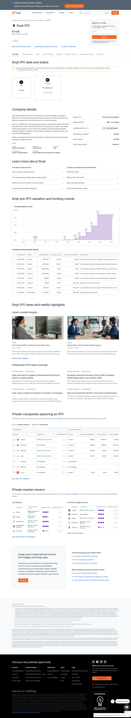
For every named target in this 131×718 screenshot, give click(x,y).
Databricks (75, 522)
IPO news (59, 54)
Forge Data (15, 677)
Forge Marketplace (18, 671)
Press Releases (65, 671)
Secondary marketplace (19, 20)
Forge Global (21, 70)
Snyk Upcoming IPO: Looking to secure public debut (31, 345)
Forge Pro (15, 674)
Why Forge (100, 54)
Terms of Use (76, 677)
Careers (63, 677)
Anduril (74, 518)
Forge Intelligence (52, 677)
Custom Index (16, 681)
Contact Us (102, 678)
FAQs (37, 54)
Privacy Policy (76, 681)
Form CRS (75, 674)
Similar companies (71, 54)
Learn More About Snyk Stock (46, 46)
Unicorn (15, 41)
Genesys (23, 461)
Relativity (23, 467)
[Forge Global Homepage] (16, 13)
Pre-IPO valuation (48, 54)
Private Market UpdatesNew (35, 674)
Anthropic (23, 445)
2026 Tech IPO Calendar (32, 681)
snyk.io (14, 143)
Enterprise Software (18, 148)
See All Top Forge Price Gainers (23, 537)
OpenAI (23, 439)
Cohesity (23, 450)
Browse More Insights (20, 358)
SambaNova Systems (20, 526)
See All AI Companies (75, 533)
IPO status (15, 54)
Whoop (18, 517)
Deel (22, 456)
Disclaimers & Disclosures (79, 671)
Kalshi (18, 512)
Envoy (22, 472)
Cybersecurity (37, 148)
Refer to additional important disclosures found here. (26, 712)
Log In (107, 13)
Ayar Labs (19, 531)
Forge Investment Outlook (33, 677)
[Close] (128, 715)
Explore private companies (36, 20)
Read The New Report (74, 6)
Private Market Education (33, 671)
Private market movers (87, 54)
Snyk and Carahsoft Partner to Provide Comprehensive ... (93, 393)
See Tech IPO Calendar (20, 479)
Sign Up (115, 13)
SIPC (23, 691)
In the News (64, 674)
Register (104, 37)
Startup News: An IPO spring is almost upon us (84, 345)
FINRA (19, 691)
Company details (27, 54)
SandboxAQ (19, 521)
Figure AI (74, 527)
